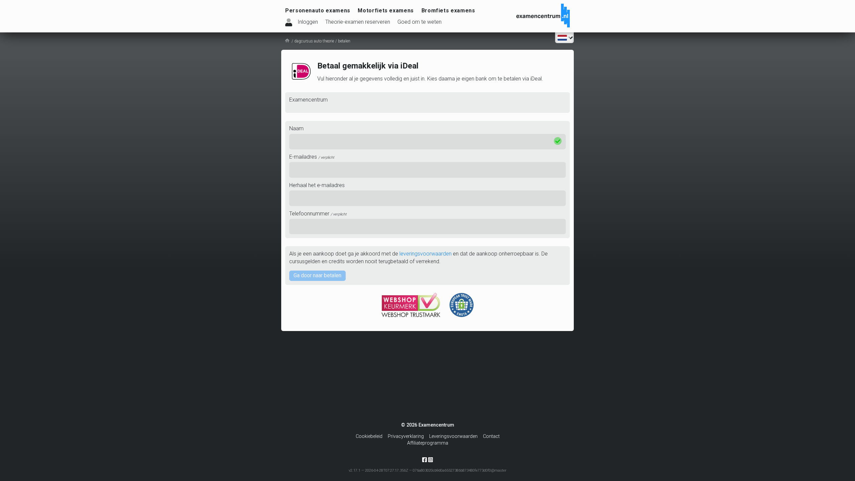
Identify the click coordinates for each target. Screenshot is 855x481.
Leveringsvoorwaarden (453, 436)
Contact (491, 436)
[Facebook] (424, 461)
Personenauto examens (317, 10)
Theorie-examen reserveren (357, 22)
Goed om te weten (419, 22)
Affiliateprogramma (427, 443)
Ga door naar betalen (317, 275)
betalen (344, 41)
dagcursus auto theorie (314, 41)
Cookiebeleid (369, 436)
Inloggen (308, 22)
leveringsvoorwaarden (425, 254)
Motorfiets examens (386, 10)
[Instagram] (430, 459)
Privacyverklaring (406, 436)
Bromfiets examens (448, 10)
